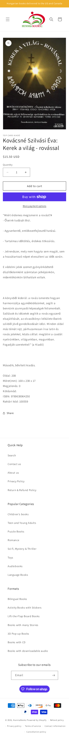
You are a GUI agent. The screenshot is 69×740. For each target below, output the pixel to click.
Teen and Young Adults (22, 523)
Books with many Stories (23, 625)
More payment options (34, 206)
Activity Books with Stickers (25, 607)
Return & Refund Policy (22, 490)
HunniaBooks (19, 720)
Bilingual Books (17, 599)
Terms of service (33, 726)
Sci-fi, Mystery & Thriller (22, 548)
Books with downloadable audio (28, 651)
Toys (10, 557)
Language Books (18, 575)
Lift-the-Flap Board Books (24, 616)
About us (13, 472)
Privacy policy (14, 726)
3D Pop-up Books (18, 633)
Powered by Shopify (37, 720)
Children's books (18, 514)
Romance (13, 540)
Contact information (55, 726)
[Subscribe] (53, 675)
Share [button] (10, 413)
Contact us (14, 464)
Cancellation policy (36, 731)
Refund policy (57, 720)
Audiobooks (15, 566)
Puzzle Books (16, 531)
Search (12, 455)
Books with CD (17, 642)
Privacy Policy (16, 481)
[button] (7, 19)
